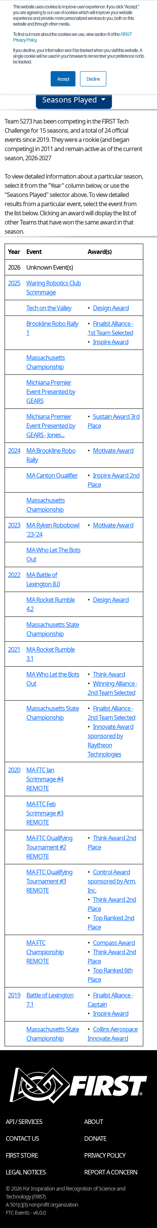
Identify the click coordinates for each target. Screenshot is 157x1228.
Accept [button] (63, 78)
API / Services (24, 1121)
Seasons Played (70, 99)
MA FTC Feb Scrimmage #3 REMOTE (44, 813)
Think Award (109, 674)
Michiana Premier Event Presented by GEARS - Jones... (50, 425)
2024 (14, 450)
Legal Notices (26, 1172)
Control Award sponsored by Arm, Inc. (112, 881)
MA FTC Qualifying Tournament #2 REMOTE (49, 847)
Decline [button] (93, 78)
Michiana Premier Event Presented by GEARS (50, 391)
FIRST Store (22, 1155)
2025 (14, 283)
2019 (14, 995)
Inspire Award (110, 342)
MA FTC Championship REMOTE (45, 951)
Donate (95, 1138)
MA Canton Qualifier (52, 475)
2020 (14, 770)
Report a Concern (110, 1172)
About (93, 1121)
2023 (14, 525)
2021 (14, 649)
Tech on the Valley (48, 308)
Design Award (111, 308)
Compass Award (114, 942)
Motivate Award (113, 450)
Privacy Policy (104, 1155)
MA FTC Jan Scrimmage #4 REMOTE (44, 779)
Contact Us (22, 1138)
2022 (14, 575)
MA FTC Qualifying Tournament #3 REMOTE (49, 881)
